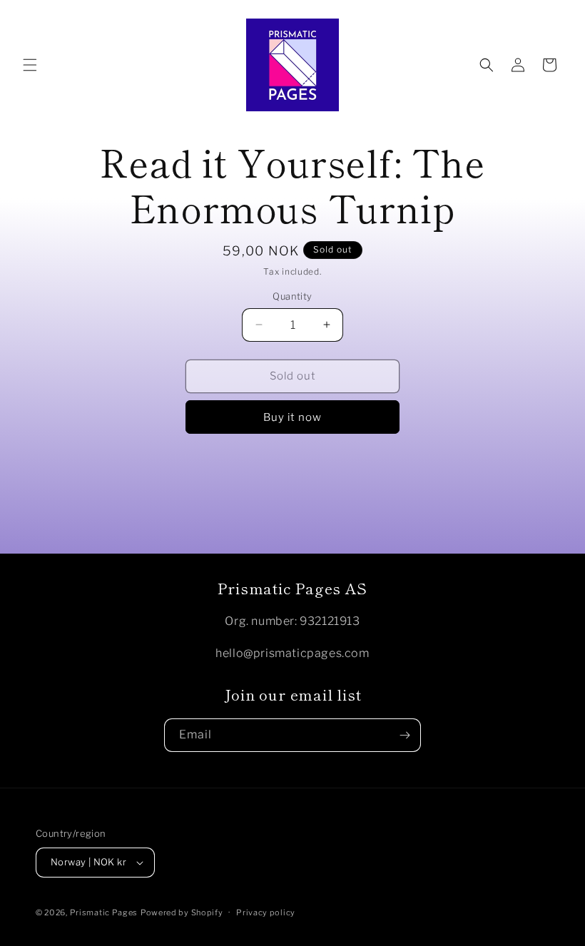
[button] (30, 65)
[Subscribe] (404, 735)
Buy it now (292, 417)
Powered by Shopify (182, 912)
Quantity (292, 296)
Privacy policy (265, 912)
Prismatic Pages (104, 912)
